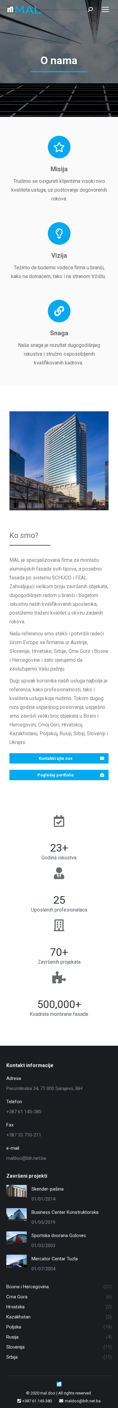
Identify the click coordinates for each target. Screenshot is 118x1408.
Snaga (59, 333)
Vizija (59, 255)
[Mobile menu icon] (105, 9)
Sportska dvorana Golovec (58, 1235)
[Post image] (16, 1191)
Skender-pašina (47, 1189)
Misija (59, 169)
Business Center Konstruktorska (64, 1212)
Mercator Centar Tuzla (54, 1259)
